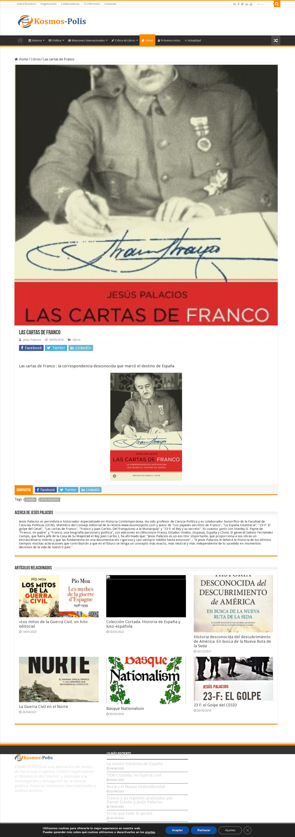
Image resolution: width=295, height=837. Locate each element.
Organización (48, 3)
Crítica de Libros (125, 40)
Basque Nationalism (125, 708)
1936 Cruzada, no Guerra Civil (134, 775)
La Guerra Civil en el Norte (43, 706)
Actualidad (194, 40)
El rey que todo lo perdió (129, 813)
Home (23, 59)
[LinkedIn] (247, 4)
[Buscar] (277, 4)
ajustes (150, 832)
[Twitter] (242, 4)
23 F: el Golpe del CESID (215, 705)
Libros (149, 40)
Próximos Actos (170, 40)
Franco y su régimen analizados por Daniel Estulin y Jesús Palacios (140, 800)
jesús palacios (50, 499)
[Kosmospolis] (52, 20)
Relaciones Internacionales (88, 40)
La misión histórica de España (134, 763)
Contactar (110, 3)
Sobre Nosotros (26, 3)
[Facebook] (238, 4)
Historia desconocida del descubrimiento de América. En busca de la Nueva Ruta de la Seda (232, 641)
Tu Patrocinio (92, 3)
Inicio (20, 39)
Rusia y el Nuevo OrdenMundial (136, 786)
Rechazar (203, 830)
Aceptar (177, 830)
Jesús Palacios (32, 339)
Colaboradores (70, 3)
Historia (37, 40)
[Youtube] (251, 4)
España (30, 499)
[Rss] (234, 4)
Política (56, 40)
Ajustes (230, 830)
